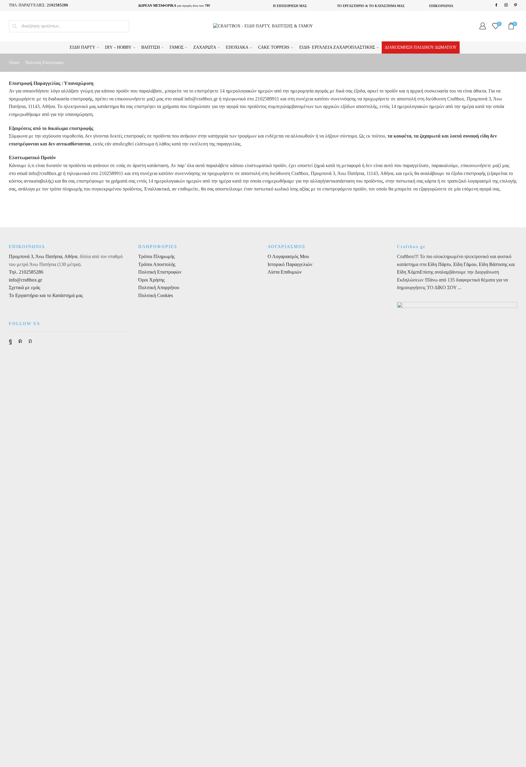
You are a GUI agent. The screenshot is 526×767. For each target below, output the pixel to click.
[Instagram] (506, 5)
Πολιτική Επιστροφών (159, 272)
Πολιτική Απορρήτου (158, 287)
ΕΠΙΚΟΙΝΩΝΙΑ (441, 6)
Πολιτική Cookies (155, 295)
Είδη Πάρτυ (82, 47)
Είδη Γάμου (464, 264)
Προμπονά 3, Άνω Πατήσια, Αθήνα (43, 256)
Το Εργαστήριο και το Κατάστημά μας (46, 295)
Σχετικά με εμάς (24, 287)
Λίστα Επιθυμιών (285, 272)
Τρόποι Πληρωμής (156, 256)
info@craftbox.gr (25, 279)
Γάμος (177, 47)
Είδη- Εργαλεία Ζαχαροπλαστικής (337, 47)
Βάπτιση (150, 47)
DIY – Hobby (118, 47)
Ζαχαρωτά (204, 47)
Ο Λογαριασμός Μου (288, 256)
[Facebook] (496, 5)
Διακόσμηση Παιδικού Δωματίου (421, 47)
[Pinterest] (515, 5)
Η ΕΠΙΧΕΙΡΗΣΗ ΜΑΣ (290, 6)
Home (14, 62)
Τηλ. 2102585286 (26, 272)
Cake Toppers (273, 47)
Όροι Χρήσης (151, 279)
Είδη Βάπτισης (493, 264)
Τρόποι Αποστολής (156, 264)
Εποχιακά (237, 47)
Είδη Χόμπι (408, 272)
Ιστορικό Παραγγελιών (290, 264)
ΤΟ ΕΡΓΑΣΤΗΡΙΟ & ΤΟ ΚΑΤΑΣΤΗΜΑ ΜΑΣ (371, 6)
